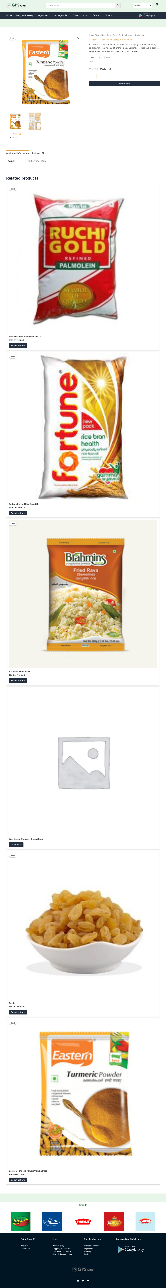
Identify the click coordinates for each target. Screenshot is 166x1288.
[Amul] (145, 1221)
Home (9, 15)
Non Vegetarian (60, 15)
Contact (97, 15)
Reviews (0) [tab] (38, 153)
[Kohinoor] (20, 1221)
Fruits (75, 15)
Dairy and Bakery (24, 15)
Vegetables (43, 15)
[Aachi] (114, 1221)
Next (14, 137)
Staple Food (112, 35)
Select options (18, 345)
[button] (78, 38)
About (85, 15)
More (107, 15)
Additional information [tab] (17, 153)
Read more (16, 844)
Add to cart (124, 83)
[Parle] (52, 1221)
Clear (91, 62)
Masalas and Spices (109, 39)
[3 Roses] (83, 1221)
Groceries (100, 35)
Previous (16, 133)
